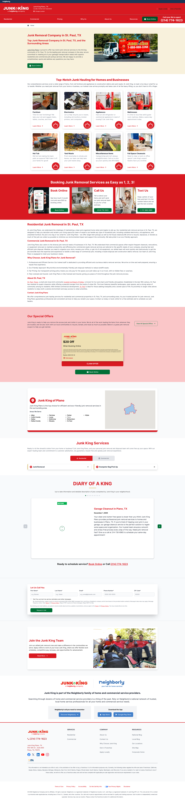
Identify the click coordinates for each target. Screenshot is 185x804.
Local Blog (136, 739)
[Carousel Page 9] (99, 495)
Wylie (87, 415)
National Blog (137, 735)
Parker (69, 415)
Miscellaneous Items (104, 153)
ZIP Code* (137, 590)
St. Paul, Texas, (32, 282)
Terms (47, 603)
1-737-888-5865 (146, 210)
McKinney (52, 419)
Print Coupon (69, 358)
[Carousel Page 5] (92, 495)
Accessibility (82, 786)
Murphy (51, 421)
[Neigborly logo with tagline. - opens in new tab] (111, 683)
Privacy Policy (55, 603)
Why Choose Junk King (108, 743)
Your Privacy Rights (114, 786)
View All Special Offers (144, 324)
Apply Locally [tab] (163, 9)
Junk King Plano (33, 50)
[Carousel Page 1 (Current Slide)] (85, 495)
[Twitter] (33, 754)
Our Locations (137, 743)
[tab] (7, 19)
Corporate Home (138, 752)
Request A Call (41, 610)
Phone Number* (109, 590)
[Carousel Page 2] (87, 495)
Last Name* (58, 590)
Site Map (135, 748)
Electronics (69, 112)
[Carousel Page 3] (89, 495)
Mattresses (132, 112)
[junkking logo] (43, 732)
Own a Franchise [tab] (175, 9)
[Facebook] (28, 754)
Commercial (105, 458)
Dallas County (35, 421)
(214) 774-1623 (102, 210)
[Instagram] (47, 754)
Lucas (51, 417)
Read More (41, 656)
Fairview (52, 415)
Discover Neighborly (68, 715)
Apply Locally (105, 752)
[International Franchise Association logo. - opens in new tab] (30, 760)
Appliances (100, 112)
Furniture (36, 112)
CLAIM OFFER (92, 364)
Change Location (40, 11)
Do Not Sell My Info (96, 786)
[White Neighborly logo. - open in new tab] (6, 1)
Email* (81, 590)
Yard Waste (69, 153)
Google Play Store (124, 715)
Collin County (35, 417)
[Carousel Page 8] (97, 495)
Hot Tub (36, 153)
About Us (103, 735)
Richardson (71, 419)
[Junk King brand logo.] (16, 9)
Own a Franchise (106, 748)
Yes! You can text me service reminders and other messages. (52, 599)
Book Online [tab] (151, 19)
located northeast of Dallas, (74, 282)
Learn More (37, 126)
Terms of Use (59, 786)
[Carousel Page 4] (90, 495)
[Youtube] (42, 754)
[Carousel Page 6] (94, 495)
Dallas (33, 419)
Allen (33, 415)
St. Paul (82, 287)
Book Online (36, 66)
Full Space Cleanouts (136, 153)
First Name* (34, 590)
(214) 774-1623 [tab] (172, 19)
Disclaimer (127, 786)
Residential (82, 458)
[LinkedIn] (38, 754)
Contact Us (104, 739)
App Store (106, 715)
